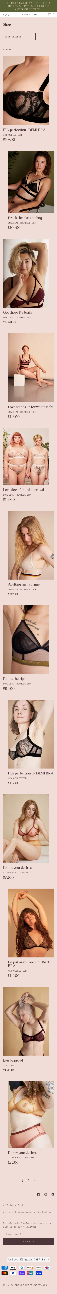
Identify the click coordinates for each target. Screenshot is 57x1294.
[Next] (34, 1180)
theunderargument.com (30, 1284)
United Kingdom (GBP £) (27, 1259)
